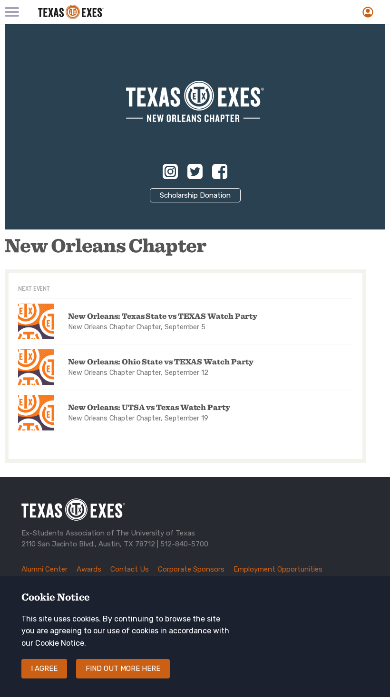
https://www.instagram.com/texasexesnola (170, 171)
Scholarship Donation (195, 195)
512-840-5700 (184, 544)
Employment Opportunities (278, 569)
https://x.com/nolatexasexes (195, 171)
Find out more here (123, 668)
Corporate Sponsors (191, 569)
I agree (44, 668)
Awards (89, 569)
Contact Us (129, 569)
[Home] (133, 12)
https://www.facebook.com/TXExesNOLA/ (219, 171)
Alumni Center (44, 569)
